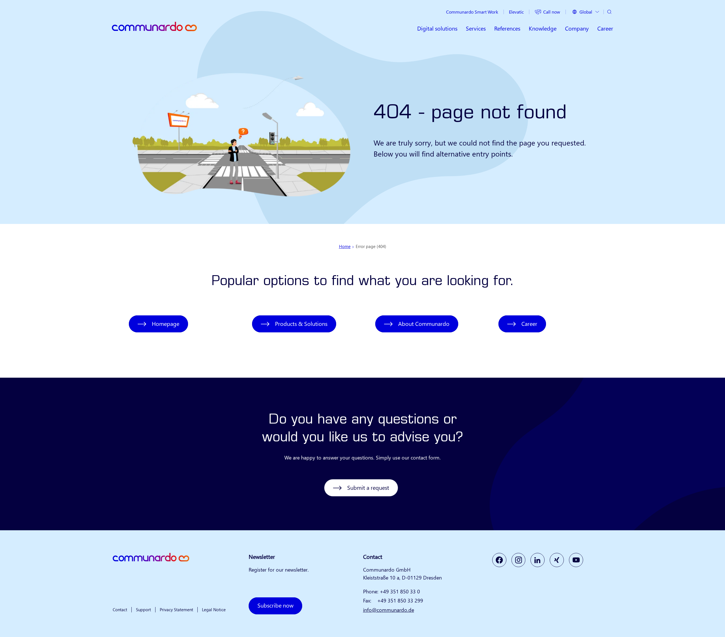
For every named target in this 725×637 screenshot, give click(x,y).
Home (345, 246)
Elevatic (516, 12)
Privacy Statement (176, 609)
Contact (120, 609)
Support (143, 609)
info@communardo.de (388, 609)
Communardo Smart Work (472, 12)
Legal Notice (214, 609)
